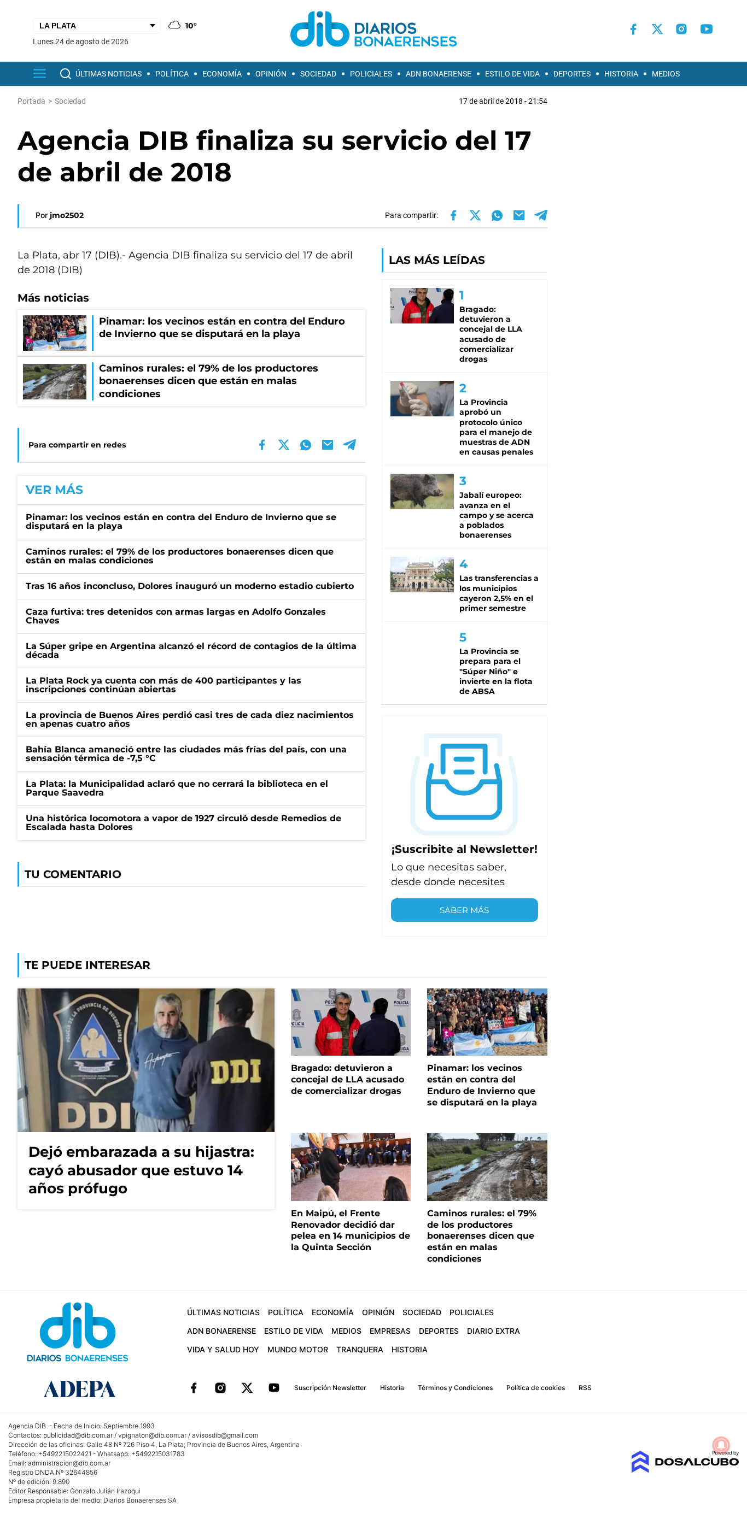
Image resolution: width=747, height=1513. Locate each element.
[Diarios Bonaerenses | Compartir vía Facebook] (453, 215)
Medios (666, 73)
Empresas (390, 1330)
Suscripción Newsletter (330, 1388)
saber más (464, 910)
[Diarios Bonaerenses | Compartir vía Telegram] (540, 215)
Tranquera (359, 1349)
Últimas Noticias (108, 73)
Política (172, 73)
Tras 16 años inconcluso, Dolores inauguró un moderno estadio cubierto (190, 586)
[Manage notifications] (721, 1445)
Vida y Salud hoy (223, 1349)
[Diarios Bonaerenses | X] (657, 29)
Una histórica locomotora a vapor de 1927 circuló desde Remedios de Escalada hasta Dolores (183, 822)
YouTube (274, 1387)
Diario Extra (493, 1330)
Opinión (271, 73)
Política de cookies (535, 1388)
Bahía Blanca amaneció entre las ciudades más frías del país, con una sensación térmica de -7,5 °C (186, 753)
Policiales (371, 73)
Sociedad (318, 73)
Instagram (220, 1387)
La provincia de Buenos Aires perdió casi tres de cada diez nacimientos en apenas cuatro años (190, 719)
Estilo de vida (512, 73)
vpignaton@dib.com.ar (152, 1435)
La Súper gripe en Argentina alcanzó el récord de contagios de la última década (191, 650)
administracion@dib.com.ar (69, 1463)
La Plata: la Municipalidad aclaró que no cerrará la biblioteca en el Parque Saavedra (177, 788)
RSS (585, 1388)
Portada (31, 101)
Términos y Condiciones (455, 1388)
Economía (222, 73)
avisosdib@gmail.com (225, 1435)
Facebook (193, 1387)
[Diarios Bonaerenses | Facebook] (633, 29)
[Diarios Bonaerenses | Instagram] (681, 29)
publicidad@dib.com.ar (78, 1435)
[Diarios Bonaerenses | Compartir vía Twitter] (475, 215)
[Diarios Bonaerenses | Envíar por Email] (519, 215)
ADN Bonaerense (438, 73)
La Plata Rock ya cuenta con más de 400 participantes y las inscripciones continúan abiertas (163, 684)
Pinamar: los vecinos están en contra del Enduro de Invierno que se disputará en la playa (181, 521)
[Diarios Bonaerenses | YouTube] (706, 29)
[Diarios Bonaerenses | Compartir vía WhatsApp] (497, 215)
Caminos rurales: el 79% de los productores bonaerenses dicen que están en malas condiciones (180, 556)
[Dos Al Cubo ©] (685, 1470)
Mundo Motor (297, 1349)
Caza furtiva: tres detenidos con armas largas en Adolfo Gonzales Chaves (176, 616)
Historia (621, 73)
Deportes (572, 73)
